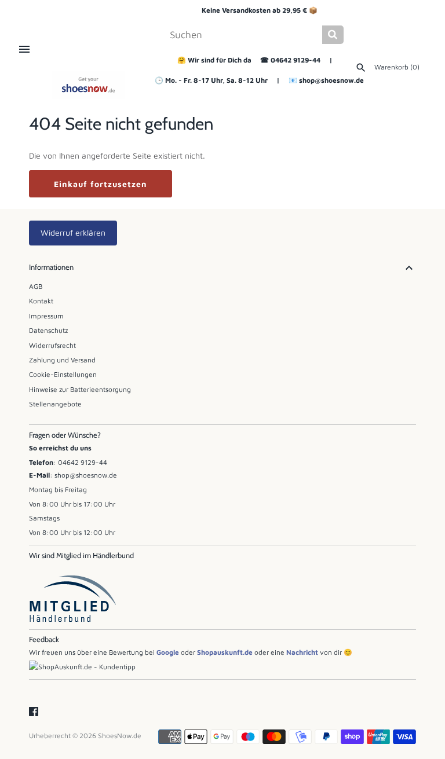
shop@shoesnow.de (331, 80)
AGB (35, 286)
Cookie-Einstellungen (63, 374)
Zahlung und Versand (62, 360)
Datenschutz (48, 330)
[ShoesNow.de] (88, 84)
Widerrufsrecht (52, 345)
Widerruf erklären (73, 232)
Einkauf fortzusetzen (100, 184)
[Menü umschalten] (24, 49)
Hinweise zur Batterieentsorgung (80, 389)
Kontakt (41, 301)
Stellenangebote (55, 404)
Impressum (46, 316)
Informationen (51, 267)
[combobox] (244, 34)
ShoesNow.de (119, 735)
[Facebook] (33, 712)
